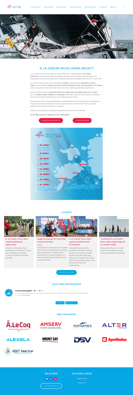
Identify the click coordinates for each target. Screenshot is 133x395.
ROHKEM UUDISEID (66, 272)
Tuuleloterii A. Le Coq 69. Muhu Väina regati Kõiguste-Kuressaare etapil (113, 242)
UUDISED (66, 212)
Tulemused (35, 7)
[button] (64, 56)
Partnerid (61, 7)
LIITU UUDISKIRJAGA (51, 386)
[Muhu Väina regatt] (15, 7)
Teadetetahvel (82, 378)
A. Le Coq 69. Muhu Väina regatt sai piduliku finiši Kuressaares (80, 242)
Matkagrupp (75, 7)
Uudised (103, 7)
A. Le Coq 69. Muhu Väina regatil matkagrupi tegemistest (17, 242)
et (124, 7)
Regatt (113, 7)
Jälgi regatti (90, 7)
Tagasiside (49, 7)
